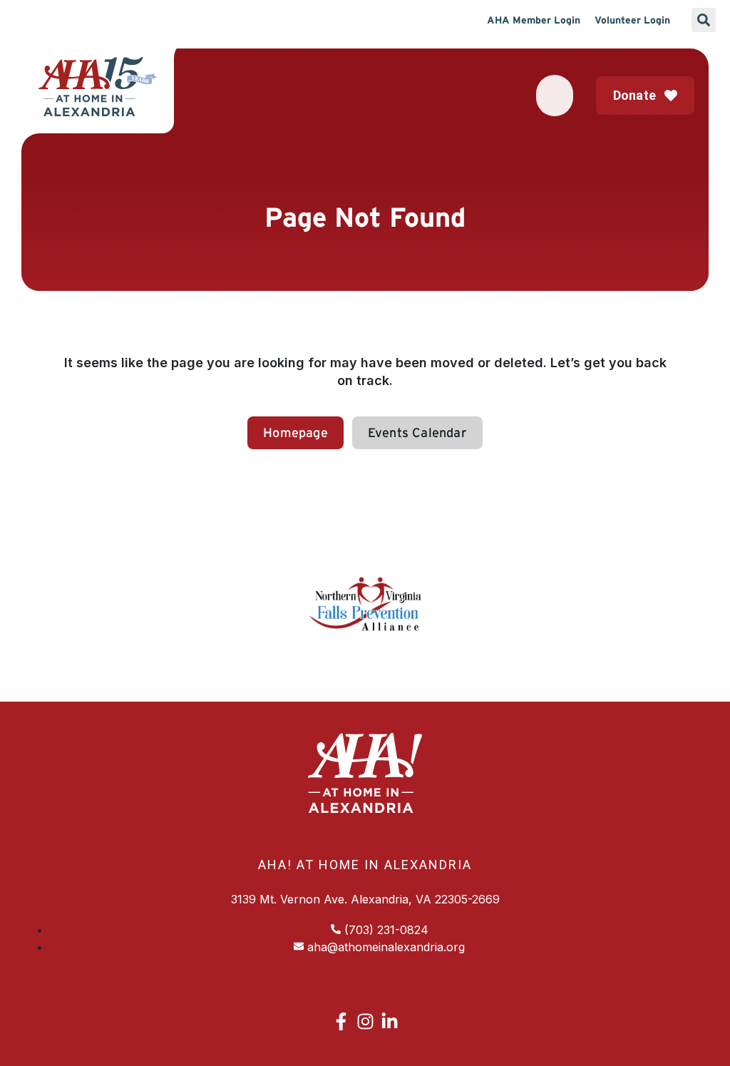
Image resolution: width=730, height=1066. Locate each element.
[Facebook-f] (341, 1021)
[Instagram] (365, 1021)
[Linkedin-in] (390, 1021)
